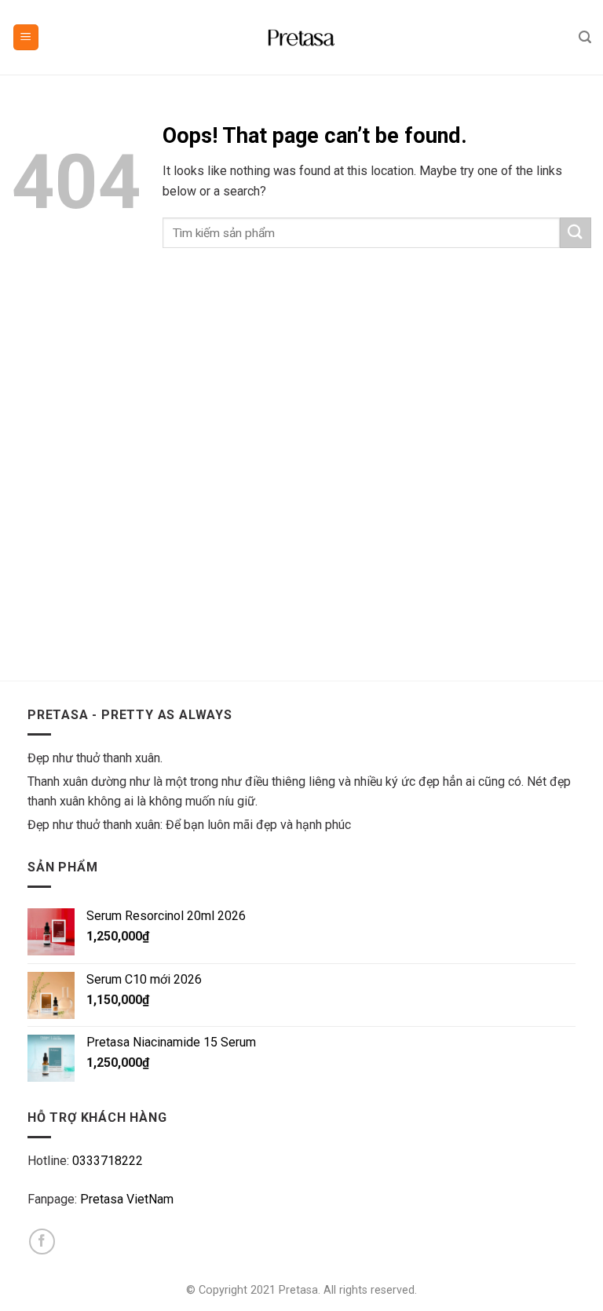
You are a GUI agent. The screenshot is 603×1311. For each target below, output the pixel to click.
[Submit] (575, 232)
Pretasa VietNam (127, 1199)
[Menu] (26, 37)
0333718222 (107, 1160)
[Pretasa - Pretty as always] (301, 37)
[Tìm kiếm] (585, 37)
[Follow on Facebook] (42, 1241)
